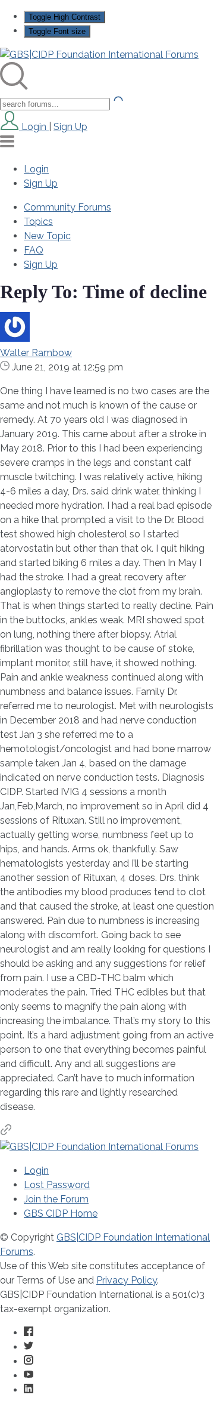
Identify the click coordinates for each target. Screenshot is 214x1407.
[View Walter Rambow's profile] (15, 338)
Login (36, 169)
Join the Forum (56, 1199)
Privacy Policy (126, 1280)
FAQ (33, 250)
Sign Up (70, 126)
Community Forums (67, 207)
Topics (38, 221)
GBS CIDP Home (60, 1213)
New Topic (47, 236)
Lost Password (57, 1184)
